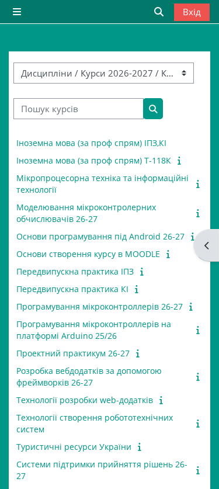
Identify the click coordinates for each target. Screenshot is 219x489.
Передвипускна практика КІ (72, 288)
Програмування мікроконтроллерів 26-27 (99, 306)
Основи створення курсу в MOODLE (88, 253)
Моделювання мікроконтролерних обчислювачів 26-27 (86, 213)
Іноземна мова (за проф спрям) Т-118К (93, 160)
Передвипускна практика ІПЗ (75, 271)
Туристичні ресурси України (73, 446)
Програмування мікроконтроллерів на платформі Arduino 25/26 (93, 329)
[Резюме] (180, 160)
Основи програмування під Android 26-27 (100, 236)
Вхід (192, 12)
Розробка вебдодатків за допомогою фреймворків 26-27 (89, 376)
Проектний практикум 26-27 (73, 353)
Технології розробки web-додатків (84, 399)
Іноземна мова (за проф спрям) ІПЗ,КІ (91, 142)
